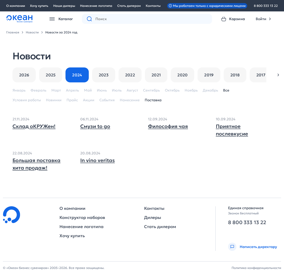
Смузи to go (95, 126)
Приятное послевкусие (232, 130)
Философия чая (168, 126)
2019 (209, 74)
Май (88, 90)
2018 (235, 74)
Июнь (102, 90)
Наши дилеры (64, 5)
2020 (182, 74)
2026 (24, 74)
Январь (19, 90)
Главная (12, 32)
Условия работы (26, 100)
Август (132, 90)
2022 (130, 74)
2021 (156, 74)
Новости (32, 32)
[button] (278, 75)
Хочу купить (39, 5)
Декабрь (210, 90)
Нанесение (130, 100)
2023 (104, 74)
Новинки (54, 100)
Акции (88, 100)
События (107, 100)
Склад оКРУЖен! (34, 126)
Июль (117, 90)
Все (226, 90)
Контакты (153, 5)
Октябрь (172, 90)
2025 (51, 74)
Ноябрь (191, 90)
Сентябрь (151, 90)
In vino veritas (97, 160)
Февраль (38, 90)
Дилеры (152, 217)
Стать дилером (129, 5)
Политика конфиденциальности (256, 268)
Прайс (72, 100)
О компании (15, 5)
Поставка (153, 100)
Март (56, 90)
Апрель (72, 90)
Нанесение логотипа (96, 5)
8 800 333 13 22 (266, 6)
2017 (260, 74)
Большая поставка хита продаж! (36, 164)
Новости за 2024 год (61, 32)
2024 (77, 74)
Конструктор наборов (82, 217)
